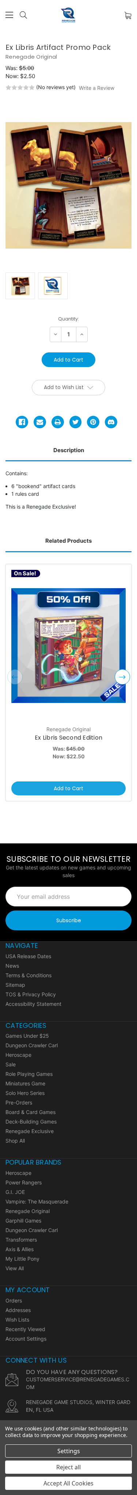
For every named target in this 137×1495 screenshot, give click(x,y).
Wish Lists (17, 1319)
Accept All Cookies (68, 1483)
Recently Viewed (25, 1329)
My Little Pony (22, 1259)
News (12, 966)
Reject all (68, 1467)
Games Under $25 (27, 1036)
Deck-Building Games (31, 1121)
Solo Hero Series (25, 1093)
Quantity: (68, 318)
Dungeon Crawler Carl (31, 1045)
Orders (13, 1300)
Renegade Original (27, 1211)
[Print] (58, 422)
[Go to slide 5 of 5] (15, 677)
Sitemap (15, 985)
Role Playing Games (29, 1074)
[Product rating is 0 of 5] (20, 88)
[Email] (40, 422)
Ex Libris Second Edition (68, 737)
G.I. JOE (15, 1192)
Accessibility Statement (33, 1004)
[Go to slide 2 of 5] (122, 677)
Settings (68, 1451)
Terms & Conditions (28, 975)
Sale (10, 1064)
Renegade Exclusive (29, 1131)
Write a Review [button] (96, 88)
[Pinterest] (93, 422)
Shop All (15, 1140)
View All (14, 1268)
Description (68, 450)
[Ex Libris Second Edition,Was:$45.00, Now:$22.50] (68, 645)
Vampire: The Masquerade (36, 1201)
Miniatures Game (25, 1083)
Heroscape (18, 1055)
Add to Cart (68, 788)
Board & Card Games (30, 1112)
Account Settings (25, 1338)
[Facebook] (22, 422)
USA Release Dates (28, 956)
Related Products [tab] (68, 540)
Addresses (18, 1310)
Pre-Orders (18, 1102)
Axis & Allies (19, 1249)
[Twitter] (75, 422)
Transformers (21, 1239)
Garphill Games (23, 1220)
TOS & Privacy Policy (30, 994)
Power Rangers (23, 1182)
